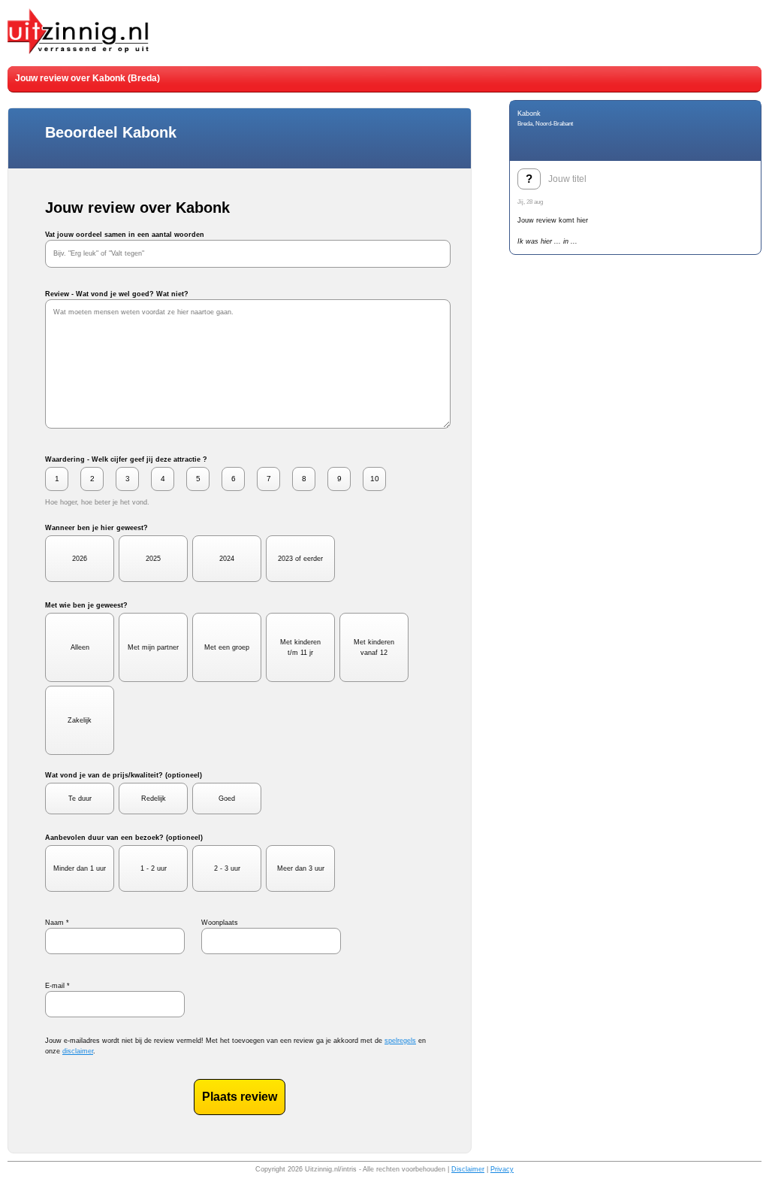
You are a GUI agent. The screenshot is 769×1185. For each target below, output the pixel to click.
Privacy (502, 1169)
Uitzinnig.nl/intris (331, 1169)
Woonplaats (219, 922)
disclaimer (77, 1051)
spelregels (400, 1040)
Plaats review (239, 1096)
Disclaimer (467, 1169)
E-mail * (57, 986)
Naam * (57, 922)
